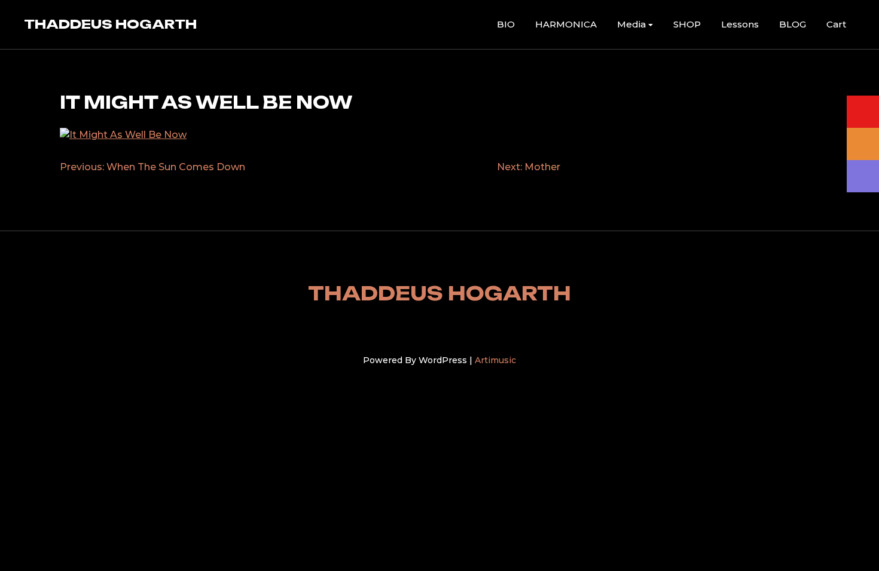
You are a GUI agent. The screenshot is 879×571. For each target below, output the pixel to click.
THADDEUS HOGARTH (110, 24)
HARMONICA (566, 24)
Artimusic (495, 360)
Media (631, 24)
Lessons (740, 24)
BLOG (792, 24)
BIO (506, 24)
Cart (836, 24)
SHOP (687, 24)
